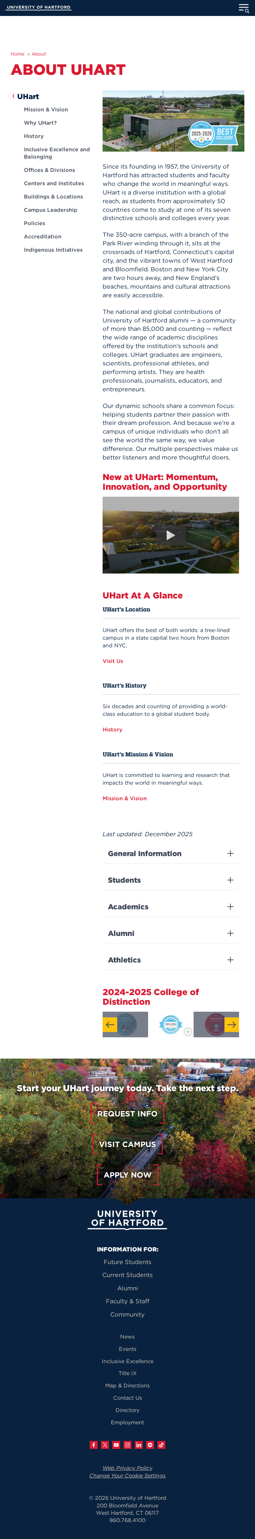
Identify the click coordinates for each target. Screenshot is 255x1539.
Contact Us (127, 1397)
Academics (128, 906)
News (127, 1336)
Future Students (127, 1262)
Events (127, 1349)
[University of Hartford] (38, 9)
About (39, 54)
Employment (127, 1422)
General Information (145, 853)
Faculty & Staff (127, 1301)
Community (127, 1314)
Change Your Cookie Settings (127, 1475)
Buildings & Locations (53, 196)
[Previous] (110, 1024)
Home (17, 54)
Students (124, 880)
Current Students (127, 1275)
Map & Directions (127, 1385)
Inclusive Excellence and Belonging (57, 153)
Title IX (128, 1373)
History (34, 136)
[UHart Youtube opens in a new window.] (116, 1445)
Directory (127, 1410)
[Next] (231, 1024)
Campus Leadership (50, 209)
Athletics (124, 960)
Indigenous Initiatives (53, 249)
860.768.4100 (127, 1520)
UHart (28, 96)
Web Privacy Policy (127, 1468)
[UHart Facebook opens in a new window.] (94, 1445)
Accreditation (42, 236)
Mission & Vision (46, 109)
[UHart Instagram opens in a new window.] (127, 1445)
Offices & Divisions (49, 170)
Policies (34, 223)
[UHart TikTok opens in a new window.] (161, 1445)
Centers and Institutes (54, 183)
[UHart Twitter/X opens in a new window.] (105, 1445)
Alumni (121, 933)
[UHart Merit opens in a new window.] (150, 1445)
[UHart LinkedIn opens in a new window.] (139, 1445)
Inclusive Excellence (127, 1361)
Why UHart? (40, 122)
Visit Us (114, 661)
